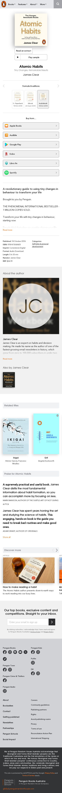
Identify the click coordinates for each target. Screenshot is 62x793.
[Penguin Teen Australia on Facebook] (5, 669)
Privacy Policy (48, 631)
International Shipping (40, 738)
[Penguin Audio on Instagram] (5, 691)
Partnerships (8, 728)
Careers (34, 700)
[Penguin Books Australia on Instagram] (10, 652)
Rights (33, 714)
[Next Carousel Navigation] (57, 550)
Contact (6, 711)
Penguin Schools (10, 733)
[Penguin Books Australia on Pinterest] (15, 652)
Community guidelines (40, 704)
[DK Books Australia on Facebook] (33, 673)
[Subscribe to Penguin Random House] (52, 622)
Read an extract (23, 50)
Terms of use (36, 728)
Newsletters (8, 722)
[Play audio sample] (18, 57)
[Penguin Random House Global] (11, 782)
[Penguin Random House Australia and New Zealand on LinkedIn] (25, 652)
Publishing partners (39, 709)
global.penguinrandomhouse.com (18, 788)
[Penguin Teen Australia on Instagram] (10, 669)
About (6, 700)
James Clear (31, 74)
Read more (7, 229)
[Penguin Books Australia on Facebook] (5, 652)
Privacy (33, 724)
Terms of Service (28, 775)
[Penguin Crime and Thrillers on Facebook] (5, 680)
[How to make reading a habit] (29, 570)
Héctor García (11, 460)
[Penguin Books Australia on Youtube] (20, 652)
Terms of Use (35, 631)
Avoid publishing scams (41, 719)
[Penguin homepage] (3, 4)
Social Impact (9, 739)
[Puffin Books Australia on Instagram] (33, 663)
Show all (7, 537)
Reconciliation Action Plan (41, 733)
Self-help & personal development (40, 245)
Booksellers (8, 705)
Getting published (11, 717)
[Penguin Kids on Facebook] (33, 652)
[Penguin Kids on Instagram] (38, 652)
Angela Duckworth (46, 460)
